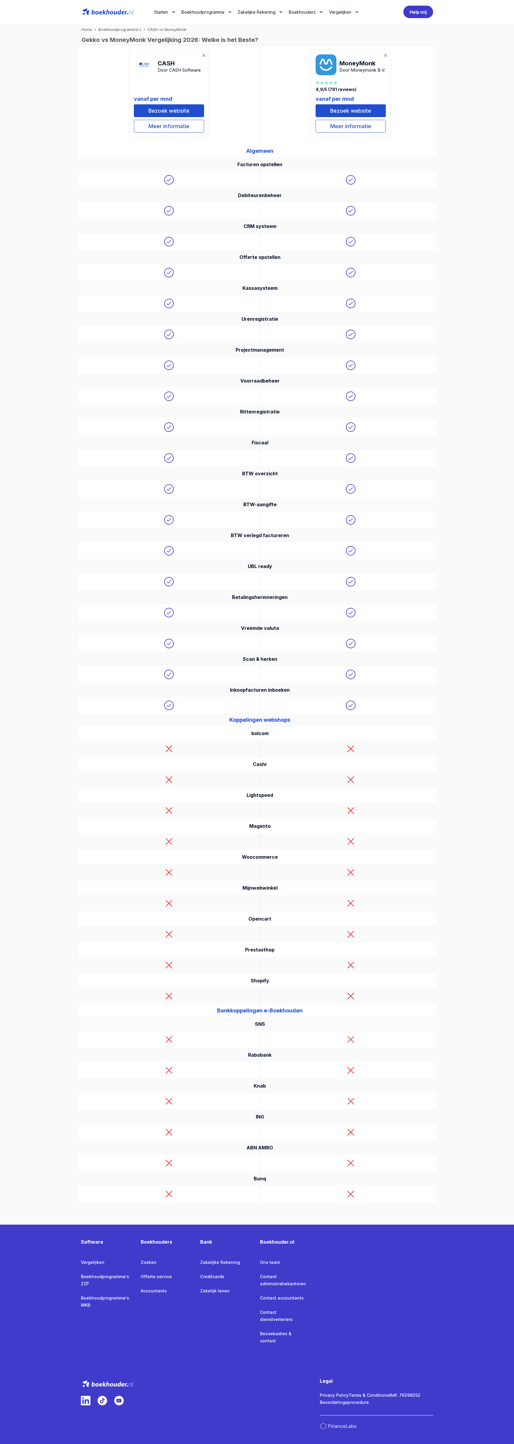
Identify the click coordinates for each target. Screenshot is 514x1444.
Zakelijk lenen (215, 1290)
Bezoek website (168, 111)
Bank (206, 1242)
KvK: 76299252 (404, 1395)
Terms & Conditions (369, 1395)
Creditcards (212, 1276)
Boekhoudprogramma (202, 12)
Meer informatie (168, 126)
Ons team (270, 1262)
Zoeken (148, 1262)
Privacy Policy (334, 1395)
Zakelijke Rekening (256, 12)
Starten (161, 12)
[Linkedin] (85, 1400)
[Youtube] (119, 1400)
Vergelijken (92, 1262)
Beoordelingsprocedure (344, 1402)
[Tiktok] (102, 1400)
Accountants (154, 1290)
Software (92, 1242)
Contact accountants (282, 1297)
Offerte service (156, 1276)
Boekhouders (302, 12)
